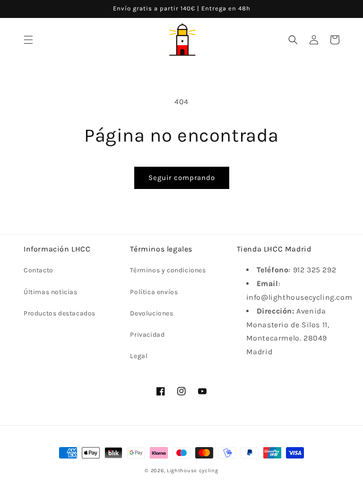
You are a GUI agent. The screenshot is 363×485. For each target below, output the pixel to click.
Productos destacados (59, 313)
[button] (28, 39)
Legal (138, 356)
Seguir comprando (181, 177)
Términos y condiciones (168, 270)
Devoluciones (151, 313)
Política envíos (154, 292)
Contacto (38, 270)
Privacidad (147, 335)
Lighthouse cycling (192, 470)
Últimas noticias (51, 292)
